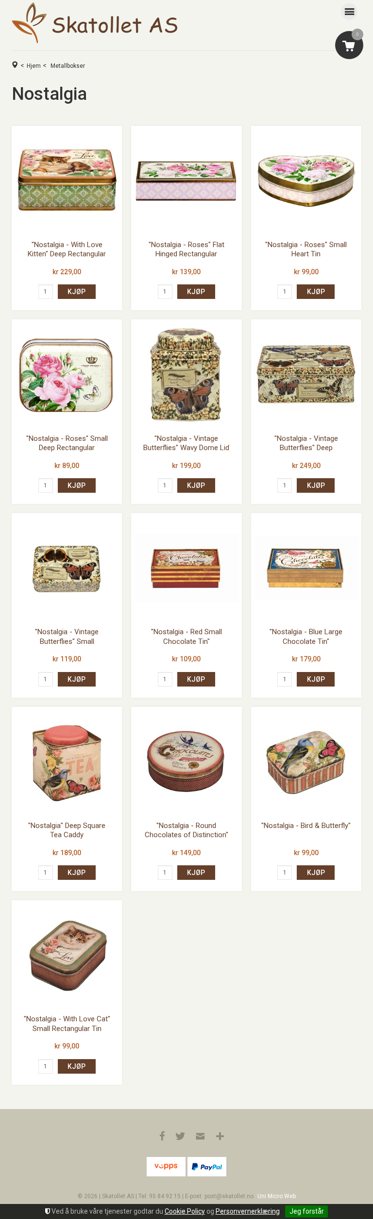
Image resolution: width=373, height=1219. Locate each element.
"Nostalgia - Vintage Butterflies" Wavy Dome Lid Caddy (186, 448)
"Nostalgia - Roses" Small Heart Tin (306, 249)
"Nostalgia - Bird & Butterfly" (306, 825)
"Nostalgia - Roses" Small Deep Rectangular (67, 443)
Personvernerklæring (248, 1211)
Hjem (34, 66)
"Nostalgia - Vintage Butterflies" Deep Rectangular (306, 448)
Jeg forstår (306, 1211)
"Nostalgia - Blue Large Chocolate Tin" (306, 636)
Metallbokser (68, 66)
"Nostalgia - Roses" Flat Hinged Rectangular (186, 249)
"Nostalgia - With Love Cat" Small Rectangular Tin (67, 1024)
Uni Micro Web (276, 1196)
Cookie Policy (185, 1211)
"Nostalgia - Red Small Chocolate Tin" (186, 636)
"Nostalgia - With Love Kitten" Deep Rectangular (67, 249)
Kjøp (76, 292)
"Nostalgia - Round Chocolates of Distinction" (186, 830)
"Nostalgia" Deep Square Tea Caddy (66, 830)
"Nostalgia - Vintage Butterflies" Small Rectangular (67, 641)
